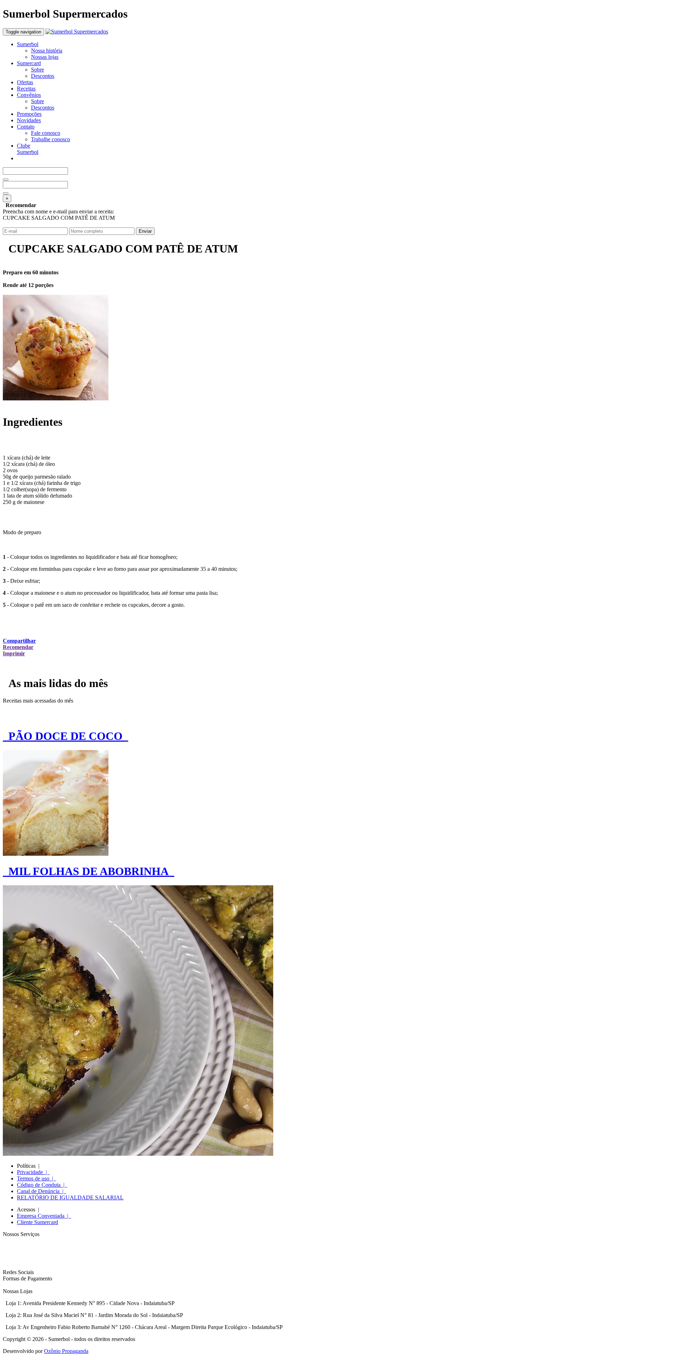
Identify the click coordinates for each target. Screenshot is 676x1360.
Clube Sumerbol (27, 149)
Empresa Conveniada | (44, 1216)
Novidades (29, 120)
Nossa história (46, 51)
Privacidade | (33, 1172)
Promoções (29, 114)
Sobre (37, 70)
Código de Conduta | (42, 1185)
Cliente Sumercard (37, 1222)
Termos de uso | (36, 1178)
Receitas (26, 89)
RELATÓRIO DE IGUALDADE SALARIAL (70, 1197)
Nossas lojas (44, 57)
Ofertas (25, 82)
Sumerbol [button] (27, 44)
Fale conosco (45, 133)
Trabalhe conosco (50, 139)
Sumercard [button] (29, 63)
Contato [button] (26, 127)
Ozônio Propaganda (66, 1351)
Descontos (42, 76)
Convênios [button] (29, 95)
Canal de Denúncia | (41, 1191)
